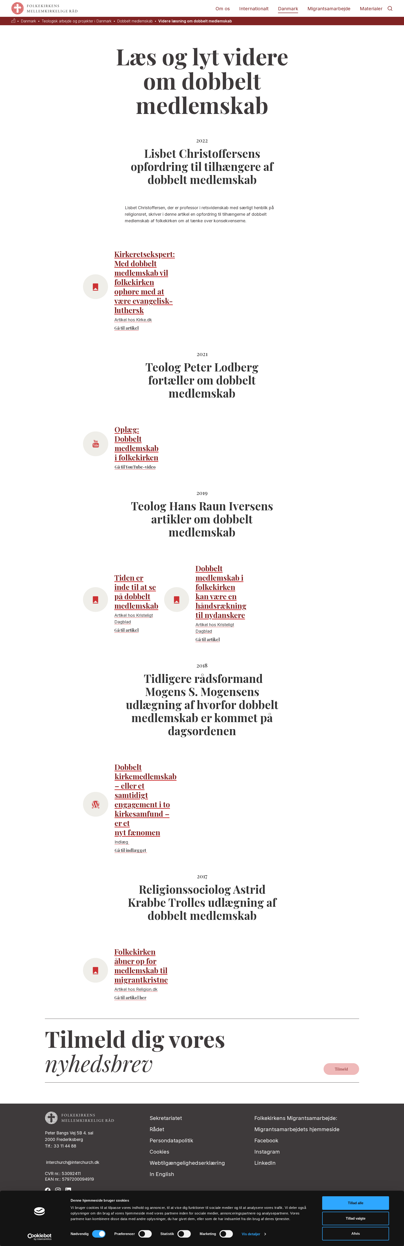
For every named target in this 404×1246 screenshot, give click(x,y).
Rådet (157, 1129)
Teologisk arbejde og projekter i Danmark (77, 21)
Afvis (355, 1233)
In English (162, 1174)
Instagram (267, 1151)
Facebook (266, 1140)
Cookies (159, 1151)
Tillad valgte (355, 1218)
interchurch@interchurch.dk (72, 1162)
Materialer (371, 8)
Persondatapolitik (171, 1140)
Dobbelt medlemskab (135, 21)
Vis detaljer (251, 1234)
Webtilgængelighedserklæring (187, 1163)
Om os (223, 8)
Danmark (288, 8)
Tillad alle (355, 1203)
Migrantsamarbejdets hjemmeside (296, 1129)
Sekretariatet (166, 1118)
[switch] (145, 1234)
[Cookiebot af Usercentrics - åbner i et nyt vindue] (39, 1236)
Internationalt (254, 8)
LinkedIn (265, 1163)
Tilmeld (341, 1069)
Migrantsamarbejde (328, 8)
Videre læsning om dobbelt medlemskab (195, 21)
